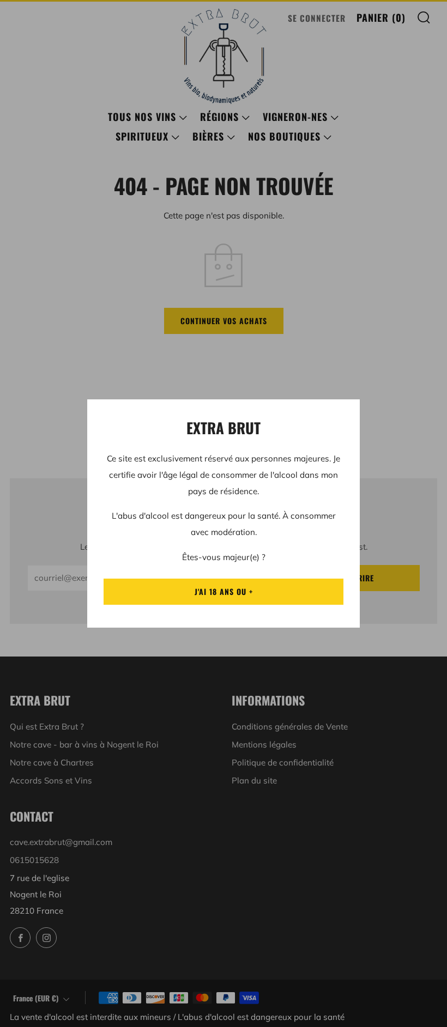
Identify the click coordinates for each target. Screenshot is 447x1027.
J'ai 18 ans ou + (224, 591)
